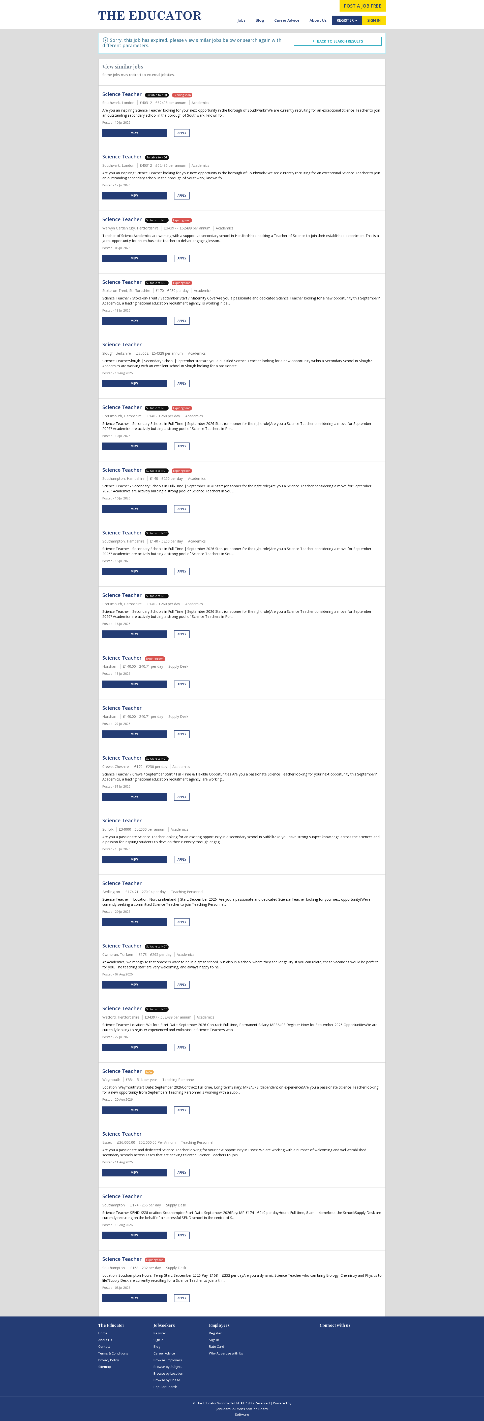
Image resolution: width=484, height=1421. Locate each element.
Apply (181, 133)
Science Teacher (122, 94)
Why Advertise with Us (226, 1353)
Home (102, 1333)
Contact (104, 1346)
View (134, 133)
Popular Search (165, 1386)
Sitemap (104, 1366)
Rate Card (216, 1346)
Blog (260, 20)
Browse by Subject (168, 1366)
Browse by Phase (167, 1380)
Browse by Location (168, 1373)
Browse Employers (168, 1360)
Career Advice (286, 20)
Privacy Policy (108, 1360)
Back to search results (340, 41)
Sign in (159, 1340)
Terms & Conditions (113, 1353)
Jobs (242, 20)
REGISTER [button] (346, 20)
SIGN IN (374, 20)
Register (160, 1333)
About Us (318, 20)
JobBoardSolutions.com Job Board (242, 1409)
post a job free (362, 6)
